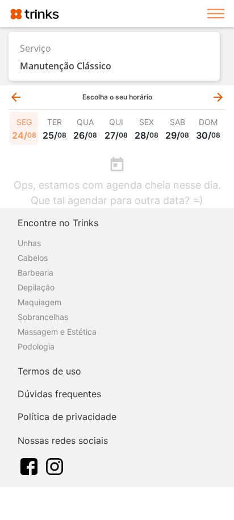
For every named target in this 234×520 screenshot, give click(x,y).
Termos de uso (49, 371)
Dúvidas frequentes (59, 394)
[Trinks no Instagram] (54, 465)
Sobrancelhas (43, 317)
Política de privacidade (67, 416)
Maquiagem (39, 302)
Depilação (36, 287)
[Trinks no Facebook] (29, 465)
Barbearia (35, 272)
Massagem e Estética (57, 331)
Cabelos (33, 258)
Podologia (36, 346)
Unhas (29, 243)
